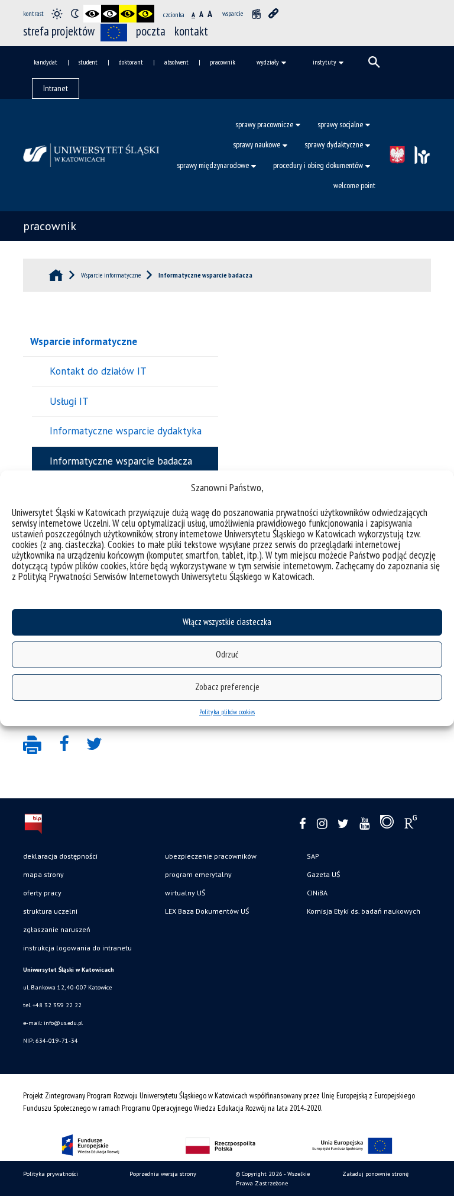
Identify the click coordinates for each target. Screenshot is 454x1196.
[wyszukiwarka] (374, 62)
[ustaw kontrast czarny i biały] (92, 13)
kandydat (45, 61)
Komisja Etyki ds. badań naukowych (363, 911)
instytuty (324, 61)
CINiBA (317, 892)
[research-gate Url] (410, 824)
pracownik (222, 61)
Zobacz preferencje (227, 686)
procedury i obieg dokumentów (318, 165)
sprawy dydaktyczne (333, 144)
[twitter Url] (343, 824)
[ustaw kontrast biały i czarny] (110, 13)
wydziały (268, 61)
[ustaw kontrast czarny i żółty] (128, 13)
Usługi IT (69, 401)
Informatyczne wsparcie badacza (121, 461)
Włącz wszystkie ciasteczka (227, 621)
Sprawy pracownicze (264, 124)
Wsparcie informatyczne (83, 341)
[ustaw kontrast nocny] (74, 13)
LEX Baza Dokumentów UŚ (207, 911)
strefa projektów (59, 31)
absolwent (176, 61)
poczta (151, 31)
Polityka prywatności (50, 1174)
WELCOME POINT (354, 185)
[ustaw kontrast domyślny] (57, 13)
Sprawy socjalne (340, 124)
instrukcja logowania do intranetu (77, 947)
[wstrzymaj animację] (256, 13)
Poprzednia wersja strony (162, 1174)
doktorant (131, 61)
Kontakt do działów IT (98, 371)
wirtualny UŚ (185, 892)
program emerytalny (198, 874)
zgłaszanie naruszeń (56, 929)
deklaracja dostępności (60, 856)
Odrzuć (227, 654)
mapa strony (43, 874)
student (88, 61)
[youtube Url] (364, 824)
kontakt (191, 31)
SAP (313, 856)
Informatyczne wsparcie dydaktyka (126, 430)
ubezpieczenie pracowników (211, 856)
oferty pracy (42, 892)
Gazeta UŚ (323, 874)
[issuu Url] (387, 824)
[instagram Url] (322, 824)
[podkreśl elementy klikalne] (274, 13)
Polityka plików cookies (227, 711)
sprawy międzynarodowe (213, 165)
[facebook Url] (302, 824)
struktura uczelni (50, 911)
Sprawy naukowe (256, 144)
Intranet (55, 88)
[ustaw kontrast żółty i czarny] (145, 13)
